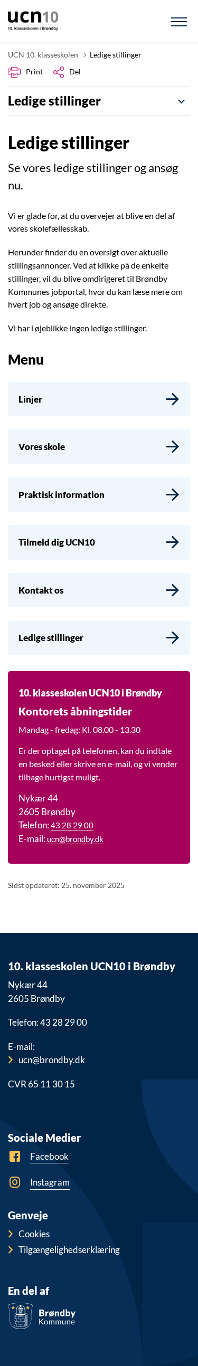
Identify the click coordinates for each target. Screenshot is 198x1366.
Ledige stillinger (54, 100)
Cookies (34, 1233)
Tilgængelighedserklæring (69, 1249)
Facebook (49, 1156)
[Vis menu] (179, 21)
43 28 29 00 (72, 825)
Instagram (50, 1182)
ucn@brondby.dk (75, 839)
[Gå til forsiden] (33, 21)
